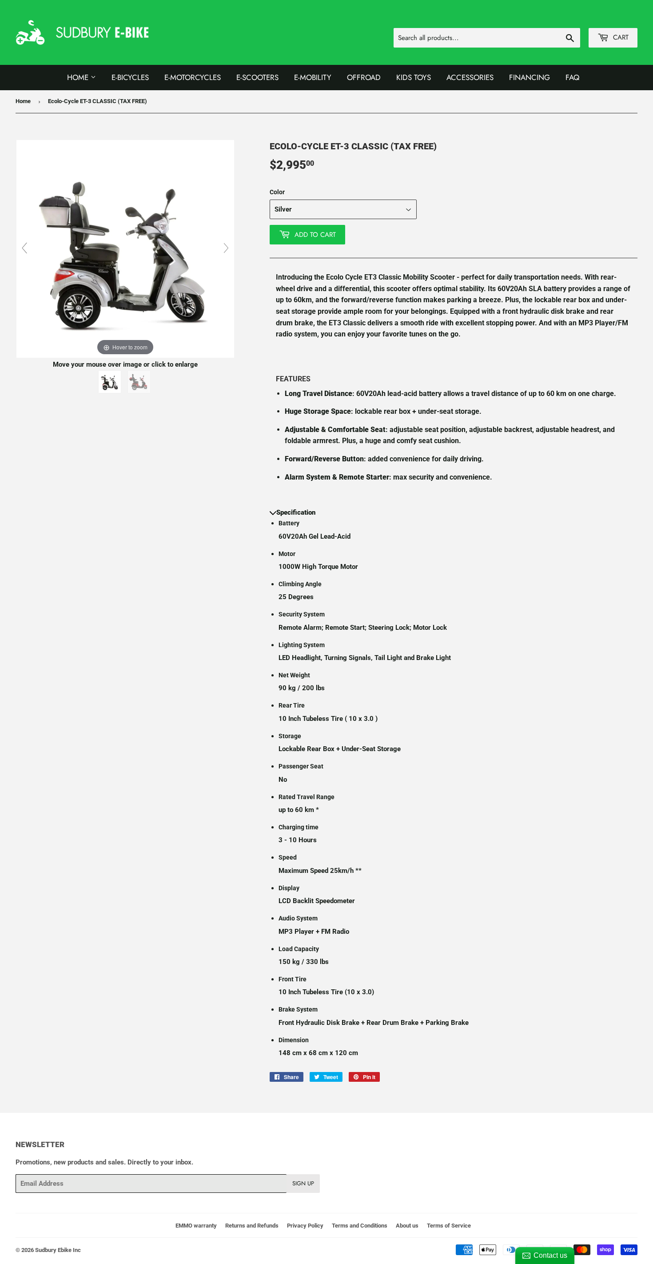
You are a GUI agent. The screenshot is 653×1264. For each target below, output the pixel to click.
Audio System (298, 918)
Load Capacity (299, 948)
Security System (302, 614)
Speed (288, 857)
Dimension (294, 1040)
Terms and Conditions (359, 1225)
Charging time (299, 827)
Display (289, 888)
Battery (289, 523)
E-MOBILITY (312, 77)
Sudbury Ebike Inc (58, 1250)
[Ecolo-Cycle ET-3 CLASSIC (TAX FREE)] (111, 382)
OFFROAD (364, 77)
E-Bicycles (130, 77)
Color (277, 192)
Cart (620, 37)
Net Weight (294, 675)
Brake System (298, 1009)
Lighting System (302, 644)
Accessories (470, 77)
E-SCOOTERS (257, 77)
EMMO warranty (196, 1225)
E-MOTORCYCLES (192, 77)
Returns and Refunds (252, 1225)
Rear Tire (292, 705)
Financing (529, 77)
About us (407, 1225)
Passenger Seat (301, 766)
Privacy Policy (305, 1225)
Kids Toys (413, 77)
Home (79, 77)
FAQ (572, 77)
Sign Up (303, 1183)
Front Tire (293, 979)
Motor (287, 553)
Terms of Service (449, 1225)
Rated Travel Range (306, 796)
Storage (290, 736)
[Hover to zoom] (125, 248)
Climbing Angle (300, 584)
